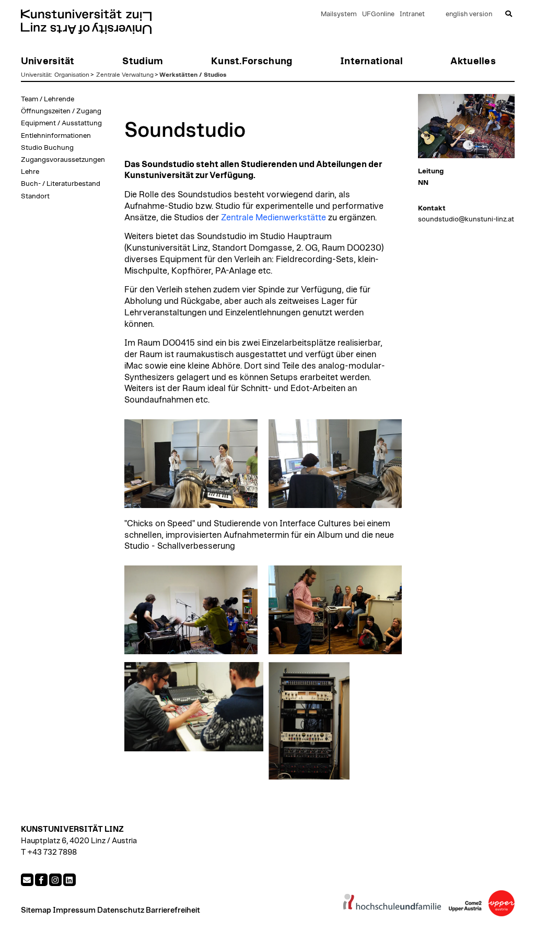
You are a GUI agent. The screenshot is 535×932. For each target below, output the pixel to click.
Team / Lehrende (47, 99)
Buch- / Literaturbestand (60, 183)
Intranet (412, 14)
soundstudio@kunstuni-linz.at (466, 219)
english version (469, 14)
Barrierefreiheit (173, 910)
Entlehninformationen (56, 135)
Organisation (71, 75)
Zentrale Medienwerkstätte (273, 218)
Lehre (30, 171)
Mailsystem (339, 14)
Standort (35, 196)
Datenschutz (120, 910)
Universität (36, 75)
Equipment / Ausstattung (61, 123)
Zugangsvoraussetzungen (63, 159)
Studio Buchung (47, 147)
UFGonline (378, 14)
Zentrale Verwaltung (125, 75)
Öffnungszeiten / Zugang (61, 111)
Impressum (74, 910)
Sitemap (36, 910)
